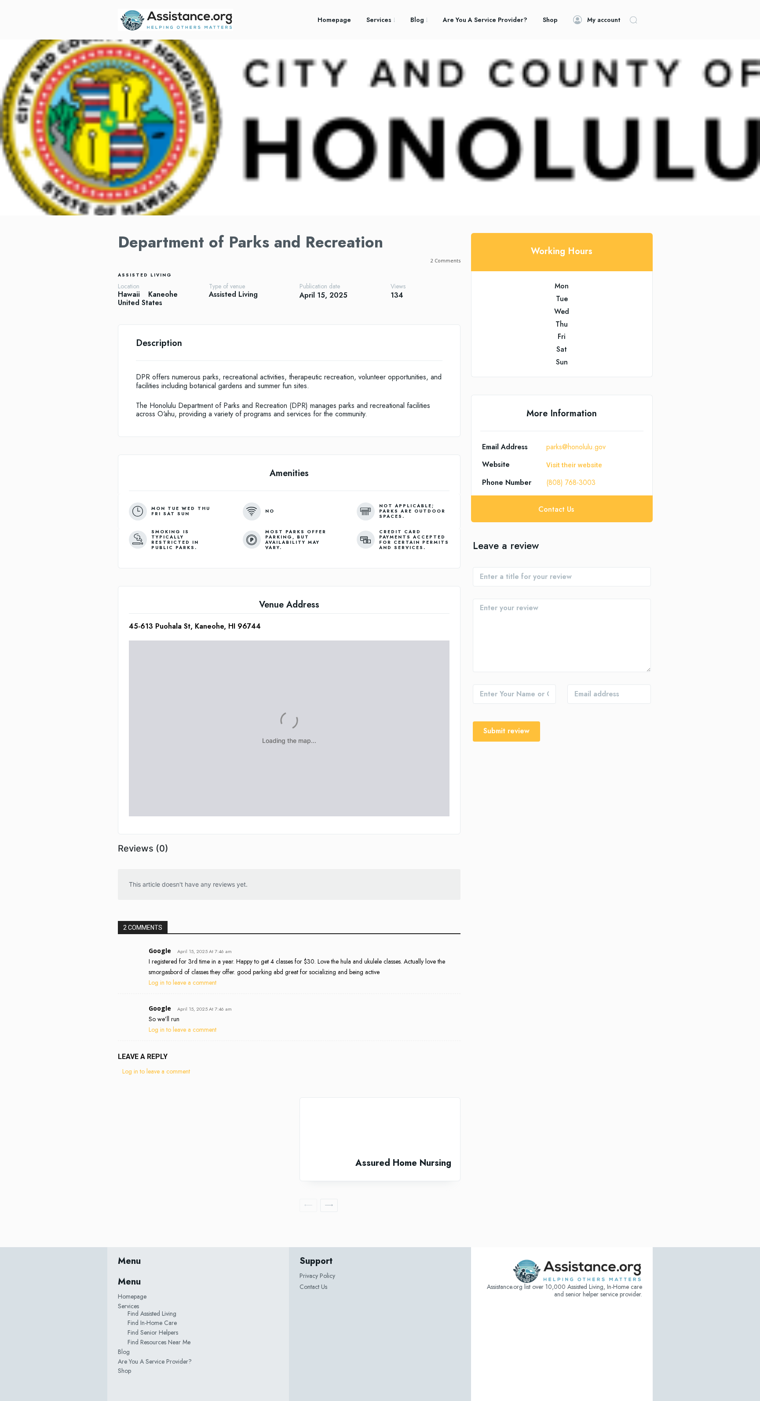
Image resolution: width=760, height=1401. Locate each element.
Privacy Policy (317, 1275)
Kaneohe (163, 294)
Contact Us (313, 1286)
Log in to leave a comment (182, 982)
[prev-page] (308, 1205)
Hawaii (129, 294)
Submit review (506, 731)
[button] (633, 20)
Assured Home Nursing (403, 1163)
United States (140, 302)
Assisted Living (145, 275)
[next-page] (329, 1205)
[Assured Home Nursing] (380, 1127)
